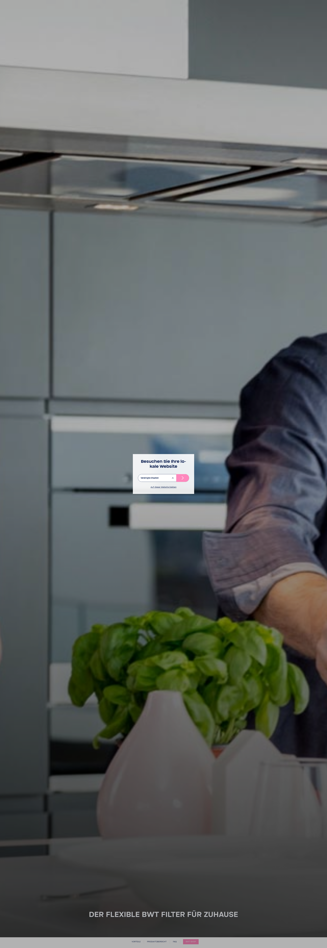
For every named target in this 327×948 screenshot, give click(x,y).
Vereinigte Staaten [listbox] (150, 478)
